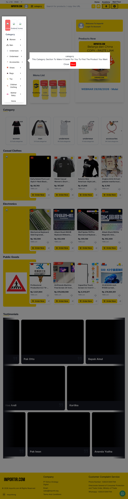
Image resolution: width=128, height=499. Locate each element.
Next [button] (73, 64)
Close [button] (66, 64)
